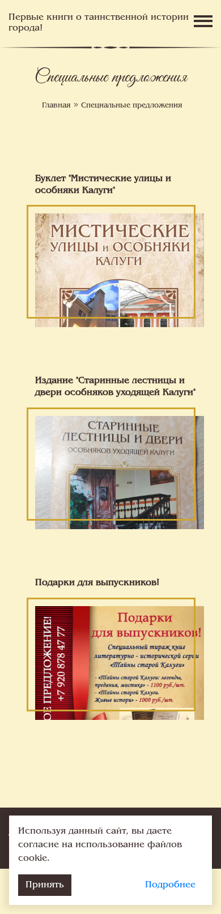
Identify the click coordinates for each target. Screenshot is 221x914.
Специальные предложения (131, 105)
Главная (56, 105)
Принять (45, 885)
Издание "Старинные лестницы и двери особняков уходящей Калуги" (115, 387)
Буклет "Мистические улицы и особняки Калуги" (103, 185)
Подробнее (170, 885)
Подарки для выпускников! (97, 583)
